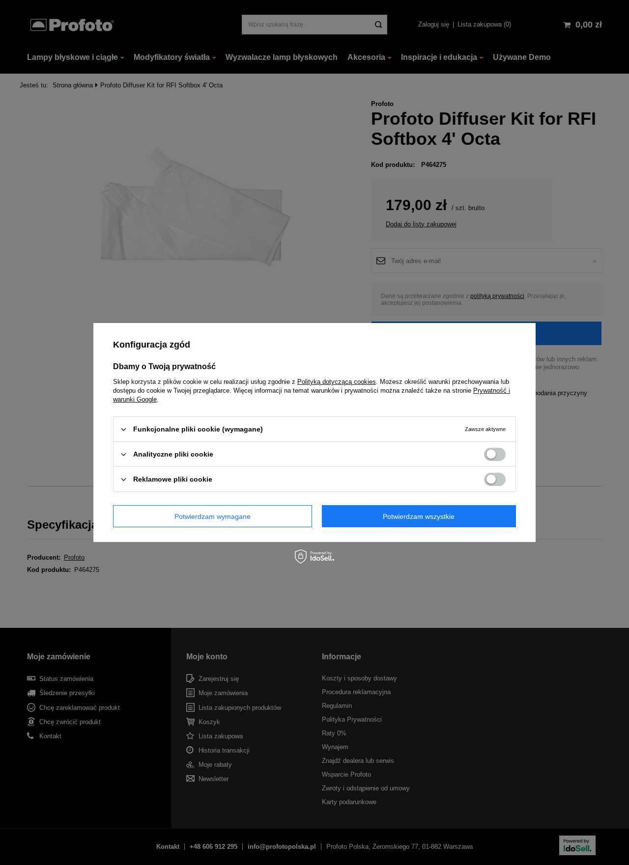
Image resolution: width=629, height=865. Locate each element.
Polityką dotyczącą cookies (336, 381)
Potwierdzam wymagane (212, 516)
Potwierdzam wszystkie (419, 516)
